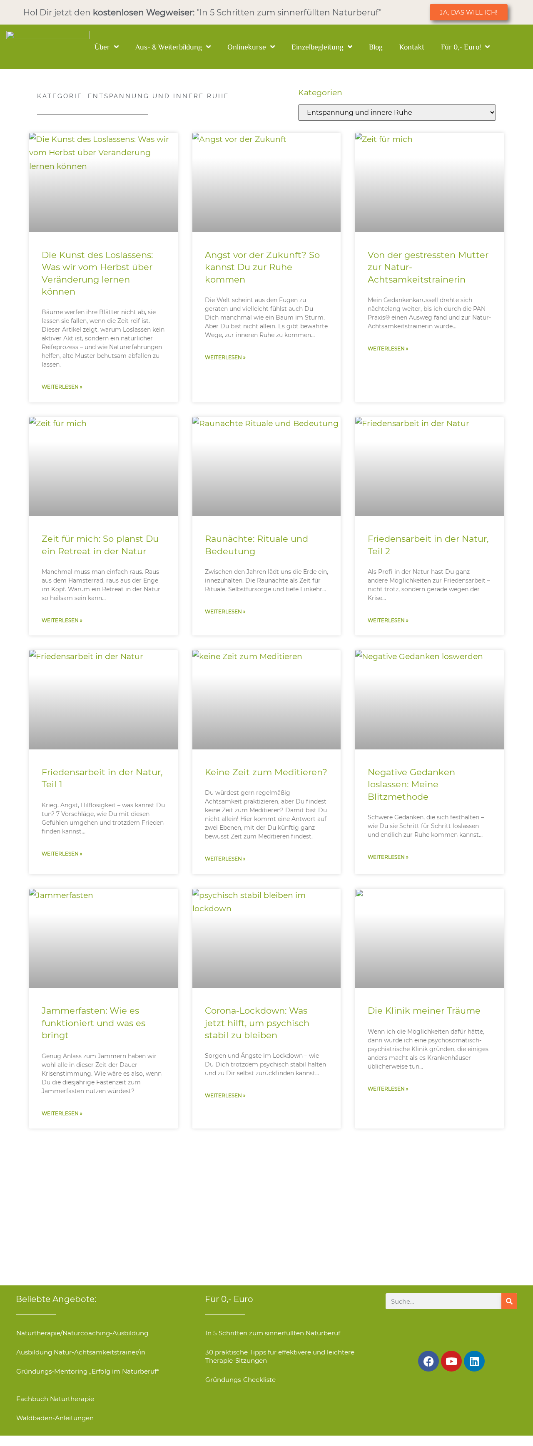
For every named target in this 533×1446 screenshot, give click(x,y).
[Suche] (509, 1301)
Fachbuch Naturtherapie (55, 1399)
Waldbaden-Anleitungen (55, 1418)
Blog (376, 47)
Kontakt (411, 47)
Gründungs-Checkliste (240, 1380)
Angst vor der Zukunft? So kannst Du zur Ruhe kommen (262, 267)
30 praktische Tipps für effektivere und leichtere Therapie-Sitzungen (279, 1356)
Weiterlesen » (62, 387)
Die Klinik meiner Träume (424, 1010)
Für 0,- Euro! (461, 47)
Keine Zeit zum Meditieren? (266, 772)
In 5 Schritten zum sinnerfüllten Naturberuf (272, 1333)
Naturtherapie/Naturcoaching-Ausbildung (82, 1333)
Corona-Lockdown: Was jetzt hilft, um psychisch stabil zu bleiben (257, 1022)
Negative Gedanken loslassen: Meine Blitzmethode (411, 784)
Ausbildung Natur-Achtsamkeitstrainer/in (80, 1352)
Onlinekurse (246, 47)
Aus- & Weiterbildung (168, 47)
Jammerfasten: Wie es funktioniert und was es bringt (93, 1022)
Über (102, 47)
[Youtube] (451, 1361)
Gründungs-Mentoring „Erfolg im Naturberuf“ (87, 1371)
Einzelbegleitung (317, 47)
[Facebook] (428, 1361)
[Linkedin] (474, 1361)
